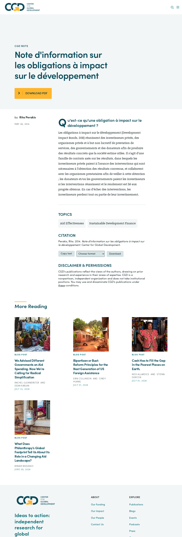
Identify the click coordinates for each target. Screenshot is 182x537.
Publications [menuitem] (136, 504)
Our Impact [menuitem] (97, 511)
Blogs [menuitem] (132, 511)
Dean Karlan (22, 385)
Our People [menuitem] (97, 518)
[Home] (22, 7)
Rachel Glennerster (27, 382)
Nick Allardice (141, 374)
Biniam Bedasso (24, 466)
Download (115, 253)
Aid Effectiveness (72, 223)
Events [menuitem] (133, 518)
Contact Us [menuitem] (97, 524)
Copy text (66, 253)
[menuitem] (172, 7)
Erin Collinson (82, 378)
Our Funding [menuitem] (98, 504)
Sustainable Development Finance (112, 223)
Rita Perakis (27, 117)
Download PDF (36, 93)
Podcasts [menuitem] (134, 524)
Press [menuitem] (132, 531)
